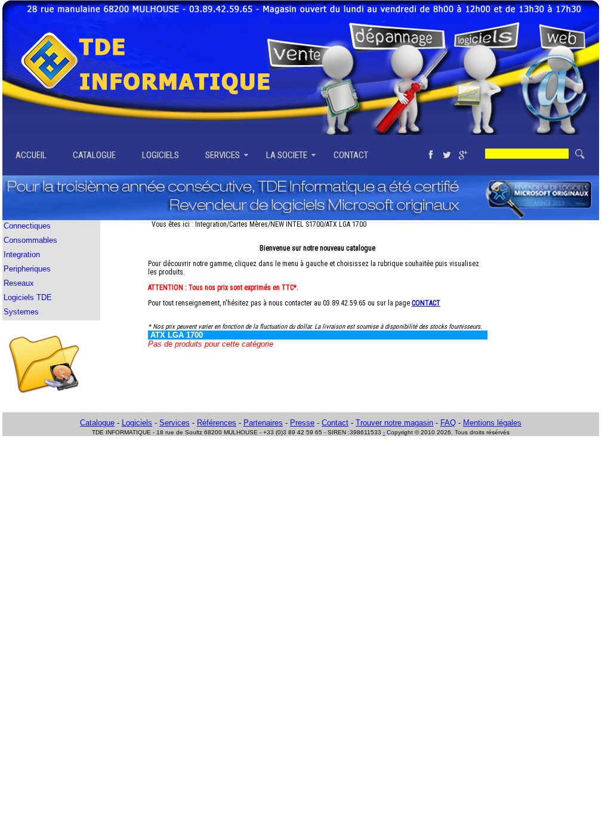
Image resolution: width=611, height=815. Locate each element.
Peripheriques (27, 268)
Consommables (30, 240)
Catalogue (97, 422)
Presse (302, 422)
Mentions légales (492, 422)
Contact (335, 422)
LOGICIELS (160, 155)
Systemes (21, 311)
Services (174, 422)
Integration (22, 254)
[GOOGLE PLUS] (463, 155)
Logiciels (137, 422)
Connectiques (27, 225)
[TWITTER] (447, 155)
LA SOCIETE (286, 155)
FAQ (448, 422)
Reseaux (19, 283)
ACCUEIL (31, 155)
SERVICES (222, 155)
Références (216, 422)
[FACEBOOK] (430, 155)
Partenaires (263, 422)
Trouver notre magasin (394, 422)
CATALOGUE (94, 155)
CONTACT (351, 155)
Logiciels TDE (28, 297)
